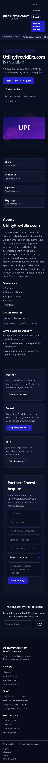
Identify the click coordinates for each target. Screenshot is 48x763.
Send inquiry (17, 580)
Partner (36, 10)
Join (35, 4)
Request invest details (19, 428)
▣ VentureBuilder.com (30, 37)
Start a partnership (18, 394)
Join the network (17, 461)
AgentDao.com (9, 732)
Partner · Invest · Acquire (37, 26)
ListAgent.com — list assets (15, 704)
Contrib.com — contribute (14, 696)
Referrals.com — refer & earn (16, 700)
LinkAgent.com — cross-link (15, 708)
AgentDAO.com (9, 680)
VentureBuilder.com (12, 684)
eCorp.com (8, 672)
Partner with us (13, 89)
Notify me (39, 624)
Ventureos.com (9, 720)
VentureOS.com (10, 676)
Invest (36, 17)
